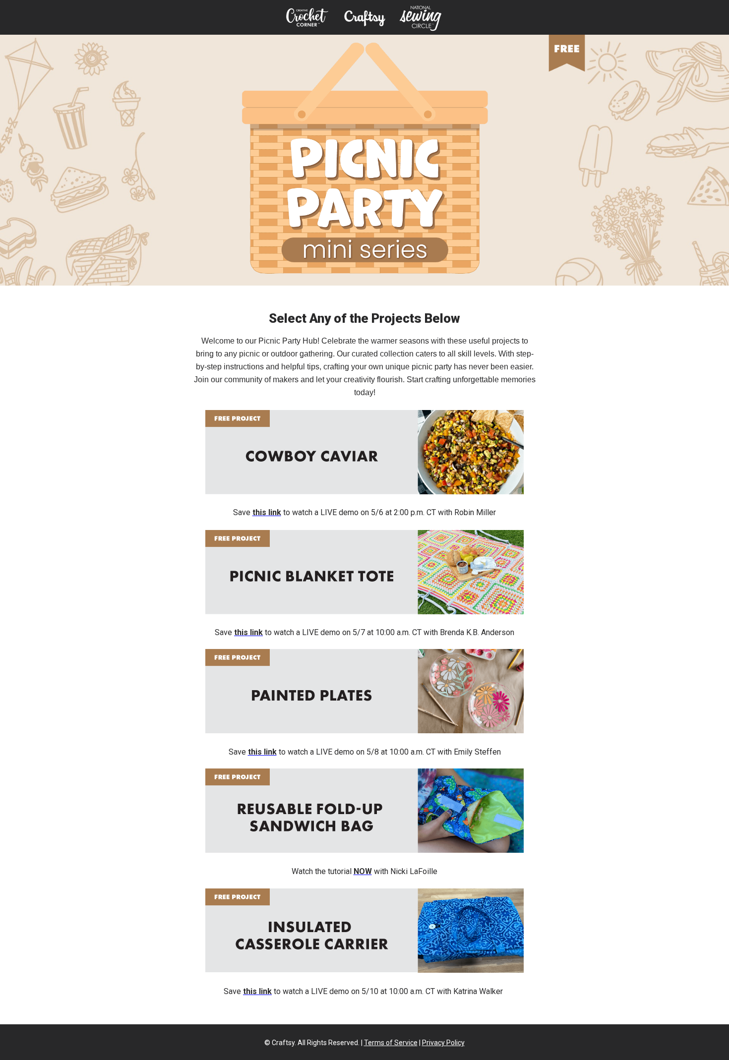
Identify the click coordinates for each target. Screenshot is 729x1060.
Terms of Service (391, 1043)
